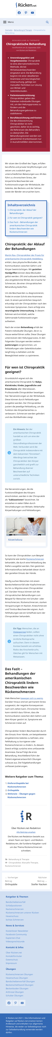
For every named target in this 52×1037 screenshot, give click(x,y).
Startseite (8, 30)
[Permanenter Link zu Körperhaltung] (26, 534)
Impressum (11, 963)
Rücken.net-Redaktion (28, 50)
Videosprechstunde (15, 941)
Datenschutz (12, 959)
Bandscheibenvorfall (15, 902)
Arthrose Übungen (15, 992)
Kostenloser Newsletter (17, 931)
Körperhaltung (15, 539)
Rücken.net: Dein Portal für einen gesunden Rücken (26, 5)
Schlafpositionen (14, 905)
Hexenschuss (12, 916)
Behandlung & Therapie (23, 30)
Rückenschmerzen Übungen (19, 974)
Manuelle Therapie (30, 862)
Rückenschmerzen (35, 559)
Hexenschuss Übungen (17, 978)
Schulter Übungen (14, 995)
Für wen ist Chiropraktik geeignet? (26, 217)
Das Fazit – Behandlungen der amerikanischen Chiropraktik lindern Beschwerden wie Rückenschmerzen (24, 227)
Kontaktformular (14, 956)
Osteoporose (19, 632)
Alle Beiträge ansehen (26, 832)
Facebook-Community (16, 934)
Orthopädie (13, 790)
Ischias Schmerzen (15, 919)
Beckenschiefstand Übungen (19, 985)
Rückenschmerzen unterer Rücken (22, 912)
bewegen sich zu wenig (32, 698)
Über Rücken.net (14, 952)
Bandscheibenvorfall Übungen (20, 981)
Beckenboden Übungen (17, 988)
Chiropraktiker (15, 862)
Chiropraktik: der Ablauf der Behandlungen (23, 212)
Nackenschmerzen (15, 909)
